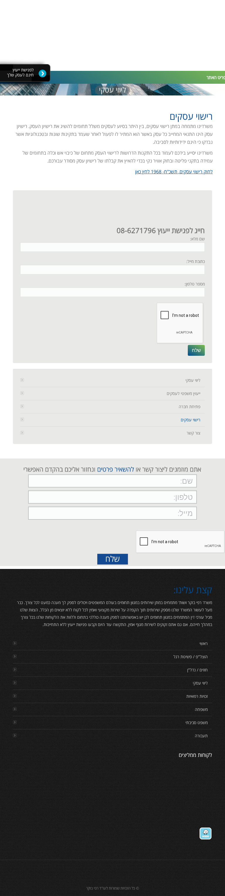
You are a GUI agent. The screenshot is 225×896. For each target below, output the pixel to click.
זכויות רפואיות (197, 696)
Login (115, 7)
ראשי (204, 643)
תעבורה (201, 735)
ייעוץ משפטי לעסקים (183, 393)
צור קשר (193, 433)
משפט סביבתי (196, 722)
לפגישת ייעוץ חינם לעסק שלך (20, 72)
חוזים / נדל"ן (197, 670)
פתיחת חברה (189, 406)
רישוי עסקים (190, 420)
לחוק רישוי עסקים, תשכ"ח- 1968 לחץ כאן (174, 171)
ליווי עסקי (192, 380)
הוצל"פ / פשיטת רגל (190, 656)
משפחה (201, 709)
